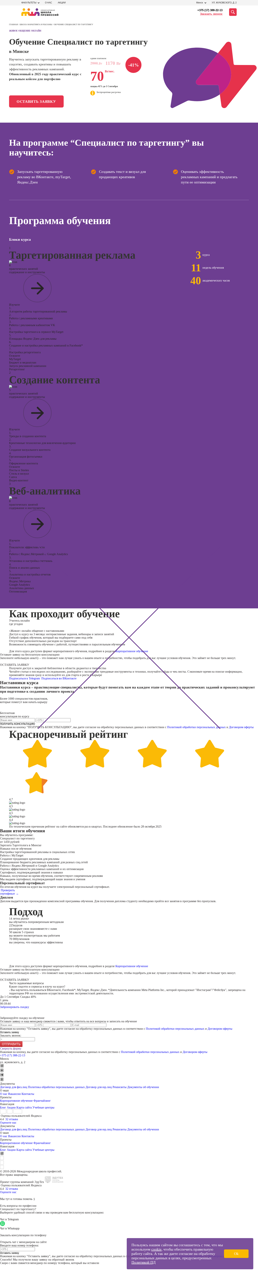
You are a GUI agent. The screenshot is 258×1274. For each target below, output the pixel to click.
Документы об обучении (143, 1087)
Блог (3, 1107)
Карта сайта (24, 1107)
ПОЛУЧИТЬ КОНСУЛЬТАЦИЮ (17, 723)
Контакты (28, 1093)
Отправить (11, 1044)
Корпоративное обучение (131, 651)
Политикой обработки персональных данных (196, 727)
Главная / (14, 24)
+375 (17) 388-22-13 (209, 10)
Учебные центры (43, 1107)
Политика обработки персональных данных (57, 1087)
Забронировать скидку (14, 1007)
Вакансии (14, 1093)
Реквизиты (120, 1087)
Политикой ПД (143, 1262)
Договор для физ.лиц (13, 1087)
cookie (156, 1249)
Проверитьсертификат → (9, 892)
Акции (62, 2)
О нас (48, 2)
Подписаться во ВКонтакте (59, 678)
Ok (236, 1254)
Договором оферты (241, 727)
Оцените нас (8, 1122)
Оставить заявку (36, 101)
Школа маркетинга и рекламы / (37, 24)
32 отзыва (11, 1119)
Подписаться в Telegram (25, 678)
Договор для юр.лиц (99, 1087)
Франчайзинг (42, 1100)
